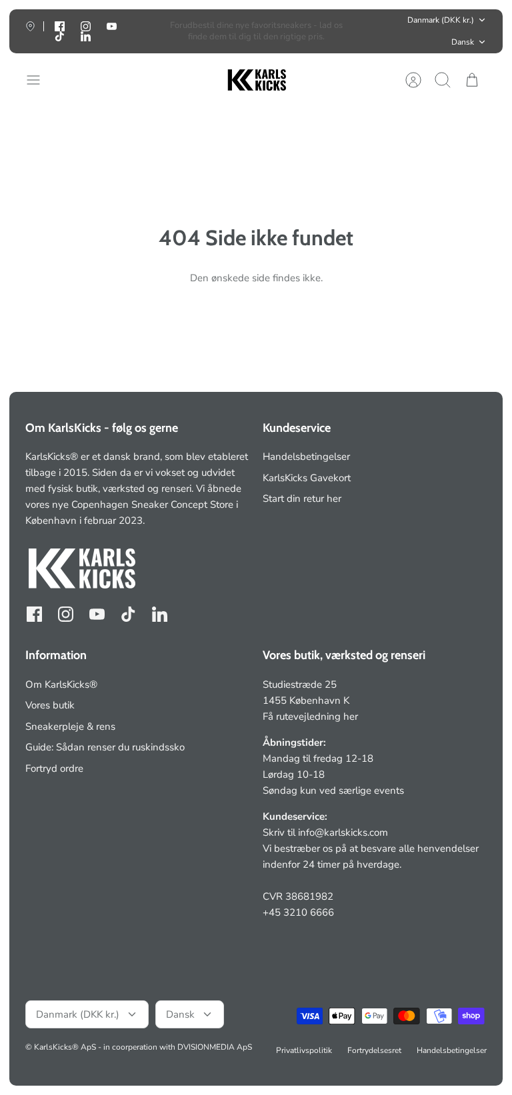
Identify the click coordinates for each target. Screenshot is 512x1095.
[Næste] (361, 31)
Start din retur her (302, 498)
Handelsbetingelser (306, 456)
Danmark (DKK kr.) (440, 20)
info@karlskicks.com (343, 832)
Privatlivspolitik (304, 1050)
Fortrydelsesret (374, 1050)
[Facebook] (34, 614)
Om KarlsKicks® (61, 684)
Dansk (462, 42)
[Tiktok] (60, 36)
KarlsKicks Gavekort (307, 478)
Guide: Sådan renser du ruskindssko (105, 747)
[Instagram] (65, 614)
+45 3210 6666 (298, 912)
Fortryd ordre (54, 768)
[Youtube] (112, 26)
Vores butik (50, 705)
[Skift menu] (40, 80)
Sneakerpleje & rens (70, 726)
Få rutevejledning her (310, 716)
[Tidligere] (151, 31)
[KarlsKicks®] (256, 80)
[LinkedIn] (86, 36)
